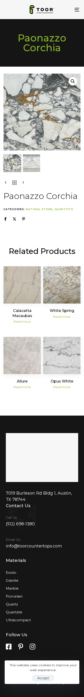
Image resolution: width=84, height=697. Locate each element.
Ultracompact (18, 620)
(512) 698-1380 (20, 523)
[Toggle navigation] (66, 9)
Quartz (12, 604)
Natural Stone (39, 209)
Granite (12, 580)
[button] (73, 81)
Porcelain (14, 596)
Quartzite (64, 209)
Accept (43, 678)
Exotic (11, 572)
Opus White (62, 381)
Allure (22, 381)
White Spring (62, 310)
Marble (12, 588)
